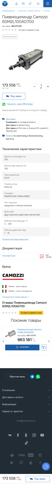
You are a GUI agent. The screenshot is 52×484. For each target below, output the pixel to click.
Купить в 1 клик (44, 347)
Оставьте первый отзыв (29, 30)
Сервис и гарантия (12, 411)
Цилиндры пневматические (29, 11)
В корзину (24, 347)
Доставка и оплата (12, 397)
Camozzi (47, 11)
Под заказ (15, 96)
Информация (9, 404)
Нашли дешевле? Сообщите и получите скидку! (24, 110)
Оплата (9, 136)
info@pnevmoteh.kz (26, 421)
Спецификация (8, 256)
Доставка (11, 119)
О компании (8, 390)
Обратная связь (17, 377)
